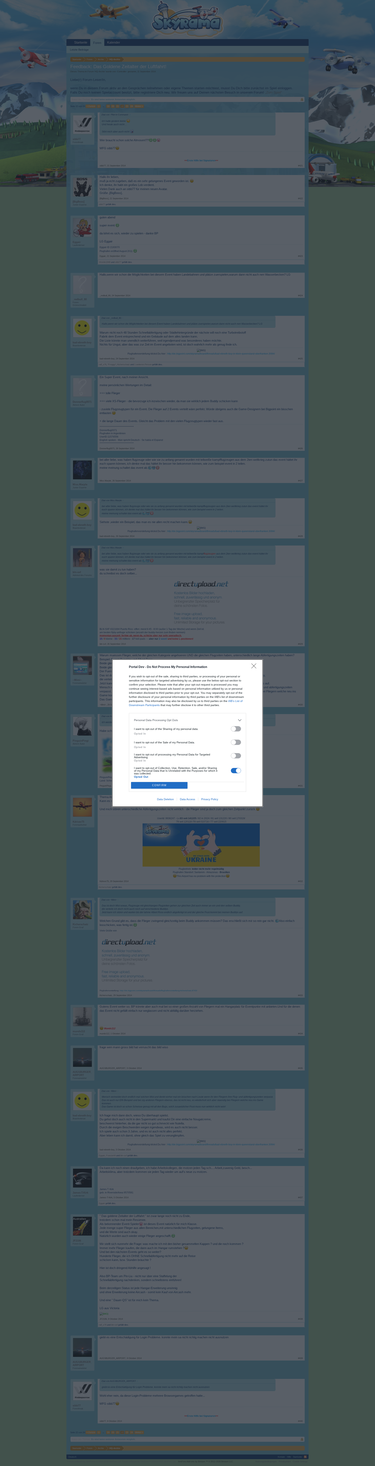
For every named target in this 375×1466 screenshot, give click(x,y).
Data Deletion (165, 799)
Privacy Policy (209, 799)
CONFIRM (159, 785)
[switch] (236, 728)
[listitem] (187, 720)
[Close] (255, 667)
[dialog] (187, 733)
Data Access (187, 799)
